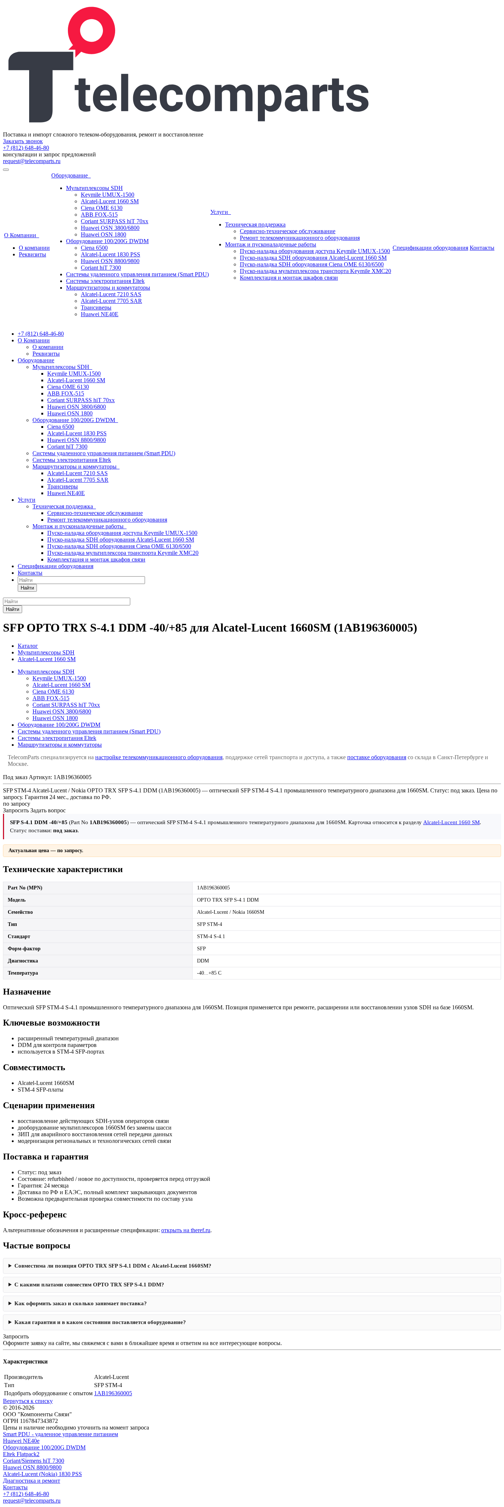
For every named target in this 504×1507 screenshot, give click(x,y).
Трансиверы (96, 307)
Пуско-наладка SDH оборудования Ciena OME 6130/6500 (312, 264)
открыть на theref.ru (185, 1230)
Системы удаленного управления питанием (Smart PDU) (137, 274)
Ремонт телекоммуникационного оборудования (300, 238)
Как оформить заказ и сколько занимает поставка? (80, 1303)
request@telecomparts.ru (32, 161)
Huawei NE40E (99, 314)
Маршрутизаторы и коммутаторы (108, 287)
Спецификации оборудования (430, 248)
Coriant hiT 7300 (101, 268)
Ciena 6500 (94, 248)
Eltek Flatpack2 (21, 1454)
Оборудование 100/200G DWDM (107, 241)
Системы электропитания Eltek (105, 281)
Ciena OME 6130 (101, 208)
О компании (34, 248)
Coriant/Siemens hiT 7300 (33, 1461)
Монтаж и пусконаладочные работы (270, 244)
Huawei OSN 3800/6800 (110, 228)
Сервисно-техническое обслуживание (287, 231)
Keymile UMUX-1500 (107, 194)
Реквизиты (32, 254)
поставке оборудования (376, 757)
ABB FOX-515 (99, 214)
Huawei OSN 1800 (103, 234)
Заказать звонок (23, 141)
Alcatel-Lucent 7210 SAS (111, 294)
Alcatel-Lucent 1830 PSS (110, 254)
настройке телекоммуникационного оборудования (158, 757)
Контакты (482, 248)
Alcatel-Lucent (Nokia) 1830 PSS (42, 1474)
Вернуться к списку (28, 1401)
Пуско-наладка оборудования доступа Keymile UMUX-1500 (315, 251)
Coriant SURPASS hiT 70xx (114, 221)
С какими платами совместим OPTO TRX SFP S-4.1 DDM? (89, 1284)
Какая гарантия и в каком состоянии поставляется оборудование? (100, 1322)
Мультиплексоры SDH (94, 188)
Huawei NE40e (21, 1441)
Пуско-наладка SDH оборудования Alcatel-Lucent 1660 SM (313, 258)
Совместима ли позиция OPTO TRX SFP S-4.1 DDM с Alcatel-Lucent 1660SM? (112, 1266)
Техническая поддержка (255, 224)
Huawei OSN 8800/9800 (110, 261)
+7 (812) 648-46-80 (26, 148)
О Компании (21, 235)
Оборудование (71, 175)
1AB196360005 (113, 1393)
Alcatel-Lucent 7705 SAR (111, 301)
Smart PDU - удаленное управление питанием (60, 1434)
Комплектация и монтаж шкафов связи (289, 277)
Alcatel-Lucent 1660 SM (110, 201)
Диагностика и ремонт (31, 1480)
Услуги (220, 212)
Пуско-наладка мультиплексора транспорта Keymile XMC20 (315, 271)
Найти (27, 588)
